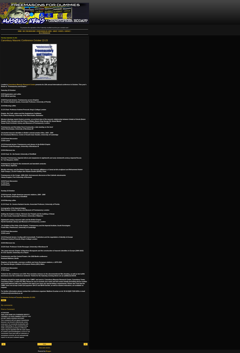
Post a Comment (8, 309)
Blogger (48, 351)
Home (44, 344)
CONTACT (67, 31)
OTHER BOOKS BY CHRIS (44, 31)
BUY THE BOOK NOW (29, 31)
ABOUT (55, 31)
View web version (44, 347)
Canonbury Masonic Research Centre (21, 84)
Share (3, 300)
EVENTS (60, 31)
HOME (20, 31)
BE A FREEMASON (44, 33)
